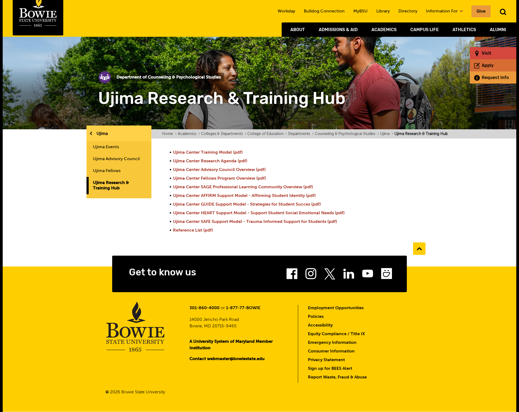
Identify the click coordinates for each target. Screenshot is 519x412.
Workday (286, 11)
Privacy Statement (326, 360)
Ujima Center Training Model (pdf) (208, 152)
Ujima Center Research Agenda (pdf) (210, 161)
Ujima (102, 133)
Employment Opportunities (336, 308)
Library (383, 11)
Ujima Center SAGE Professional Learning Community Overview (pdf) (243, 187)
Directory (407, 11)
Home (169, 134)
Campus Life (424, 29)
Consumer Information (331, 351)
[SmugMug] (386, 275)
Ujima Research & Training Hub (111, 185)
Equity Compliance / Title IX (336, 334)
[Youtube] (367, 275)
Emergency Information (332, 343)
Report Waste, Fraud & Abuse (337, 377)
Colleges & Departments (223, 134)
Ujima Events (106, 147)
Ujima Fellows (107, 171)
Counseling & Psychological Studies (347, 134)
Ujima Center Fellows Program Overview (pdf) (219, 178)
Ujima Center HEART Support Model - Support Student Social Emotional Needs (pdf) (259, 213)
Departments (301, 134)
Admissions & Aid (338, 29)
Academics (384, 29)
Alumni (498, 29)
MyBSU (360, 11)
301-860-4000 (204, 308)
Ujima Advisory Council (116, 159)
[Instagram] (310, 275)
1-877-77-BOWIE (243, 308)
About (297, 29)
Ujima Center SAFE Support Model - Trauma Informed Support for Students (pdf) (255, 222)
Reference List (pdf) (193, 230)
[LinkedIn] (348, 275)
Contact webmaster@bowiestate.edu (227, 359)
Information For (442, 11)
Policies (316, 317)
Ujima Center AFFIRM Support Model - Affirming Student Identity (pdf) (244, 196)
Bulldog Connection (324, 11)
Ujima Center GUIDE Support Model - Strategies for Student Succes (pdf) (247, 204)
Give (481, 11)
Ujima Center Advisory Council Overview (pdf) (219, 170)
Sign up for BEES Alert (330, 369)
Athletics (464, 29)
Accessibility (320, 325)
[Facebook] (292, 275)
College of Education (267, 134)
